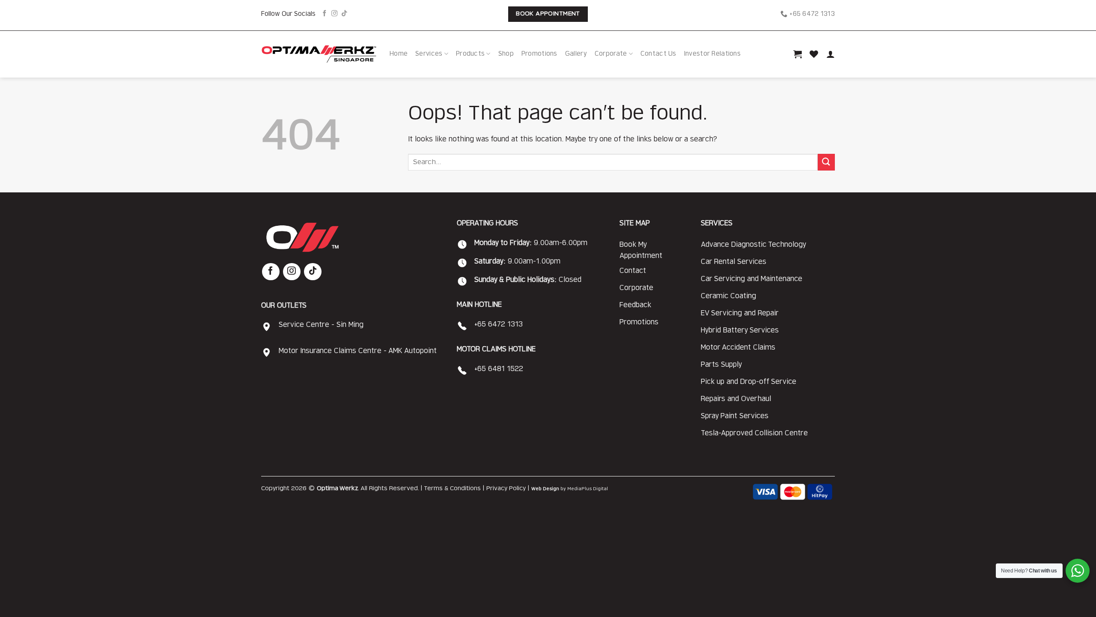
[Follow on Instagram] (334, 13)
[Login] (830, 54)
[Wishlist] (814, 54)
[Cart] (797, 54)
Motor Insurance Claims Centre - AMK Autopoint (358, 350)
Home (399, 54)
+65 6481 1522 (498, 368)
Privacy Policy (506, 488)
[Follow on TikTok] (344, 13)
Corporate (611, 54)
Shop (506, 54)
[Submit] (826, 162)
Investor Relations (712, 54)
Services (428, 54)
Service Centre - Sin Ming (321, 324)
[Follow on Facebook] (325, 13)
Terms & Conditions (452, 488)
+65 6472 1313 (498, 324)
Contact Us (658, 54)
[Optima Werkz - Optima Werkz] (319, 54)
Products (470, 54)
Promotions (539, 54)
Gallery (576, 54)
